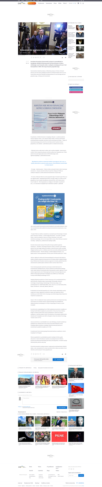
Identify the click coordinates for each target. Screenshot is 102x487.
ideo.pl (83, 485)
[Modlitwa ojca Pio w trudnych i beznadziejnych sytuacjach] (80, 48)
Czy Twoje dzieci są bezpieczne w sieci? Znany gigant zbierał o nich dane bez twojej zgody (42, 387)
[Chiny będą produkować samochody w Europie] (76, 403)
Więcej (64, 3)
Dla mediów (37, 485)
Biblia (19, 0)
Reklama (41, 485)
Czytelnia (40, 470)
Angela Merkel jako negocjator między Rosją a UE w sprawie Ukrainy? (42, 428)
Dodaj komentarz (62, 407)
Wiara (55, 3)
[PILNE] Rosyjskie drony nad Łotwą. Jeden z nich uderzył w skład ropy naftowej (58, 444)
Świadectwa (41, 476)
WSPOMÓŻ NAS (81, 483)
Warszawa (70, 3)
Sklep (41, 0)
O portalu (19, 485)
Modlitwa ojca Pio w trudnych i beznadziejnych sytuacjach (71, 48)
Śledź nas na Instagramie (77, 92)
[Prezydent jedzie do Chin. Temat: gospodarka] (76, 373)
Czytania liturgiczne (51, 474)
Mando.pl (37, 483)
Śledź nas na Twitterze (76, 89)
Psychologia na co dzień (52, 476)
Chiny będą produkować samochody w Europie (74, 411)
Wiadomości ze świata (26, 52)
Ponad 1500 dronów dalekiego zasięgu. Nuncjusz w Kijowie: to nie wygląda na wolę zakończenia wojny (42, 444)
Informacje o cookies (46, 485)
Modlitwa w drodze (29, 0)
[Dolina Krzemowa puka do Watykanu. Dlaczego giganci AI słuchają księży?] (76, 421)
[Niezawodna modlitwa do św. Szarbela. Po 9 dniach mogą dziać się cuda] (80, 41)
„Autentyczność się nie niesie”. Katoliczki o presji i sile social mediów (71, 55)
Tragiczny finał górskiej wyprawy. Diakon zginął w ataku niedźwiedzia (25, 428)
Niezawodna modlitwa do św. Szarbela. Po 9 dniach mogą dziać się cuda (71, 41)
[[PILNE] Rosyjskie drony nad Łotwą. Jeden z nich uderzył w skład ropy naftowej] (59, 436)
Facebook (80, 0)
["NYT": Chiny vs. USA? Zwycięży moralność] (76, 388)
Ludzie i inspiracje (61, 476)
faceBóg (37, 0)
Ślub (30, 477)
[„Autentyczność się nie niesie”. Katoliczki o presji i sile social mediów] (80, 55)
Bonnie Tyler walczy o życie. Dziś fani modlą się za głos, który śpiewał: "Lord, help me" (76, 444)
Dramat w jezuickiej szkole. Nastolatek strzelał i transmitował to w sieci (25, 387)
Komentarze (49, 3)
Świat (21, 52)
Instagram (83, 0)
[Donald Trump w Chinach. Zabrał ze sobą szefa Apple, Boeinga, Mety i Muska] (59, 421)
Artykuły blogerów (32, 476)
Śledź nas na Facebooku (76, 87)
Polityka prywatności (29, 485)
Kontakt (34, 485)
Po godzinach (50, 466)
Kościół (70, 429)
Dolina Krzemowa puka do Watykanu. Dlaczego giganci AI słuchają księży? (75, 428)
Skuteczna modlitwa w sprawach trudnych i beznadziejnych (71, 27)
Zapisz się (81, 475)
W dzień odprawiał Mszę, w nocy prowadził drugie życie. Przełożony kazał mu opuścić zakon (71, 35)
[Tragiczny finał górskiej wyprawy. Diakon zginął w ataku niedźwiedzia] (26, 421)
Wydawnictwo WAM (28, 483)
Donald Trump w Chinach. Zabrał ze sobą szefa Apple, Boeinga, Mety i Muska (58, 428)
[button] (78, 3)
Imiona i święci (41, 477)
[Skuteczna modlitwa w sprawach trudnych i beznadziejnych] (80, 27)
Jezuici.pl (20, 483)
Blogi (34, 0)
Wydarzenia (41, 3)
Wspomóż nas (59, 359)
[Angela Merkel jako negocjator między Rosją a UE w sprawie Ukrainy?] (42, 421)
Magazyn (22, 0)
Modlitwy (49, 477)
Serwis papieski (31, 474)
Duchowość (41, 474)
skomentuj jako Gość (27, 406)
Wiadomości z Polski (72, 381)
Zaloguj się (20, 406)
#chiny (35, 367)
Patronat (51, 485)
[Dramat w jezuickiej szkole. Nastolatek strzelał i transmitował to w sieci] (26, 380)
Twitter (81, 0)
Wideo (59, 3)
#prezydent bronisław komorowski (45, 367)
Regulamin (23, 485)
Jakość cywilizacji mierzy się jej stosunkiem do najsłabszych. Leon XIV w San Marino (59, 387)
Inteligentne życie (59, 467)
